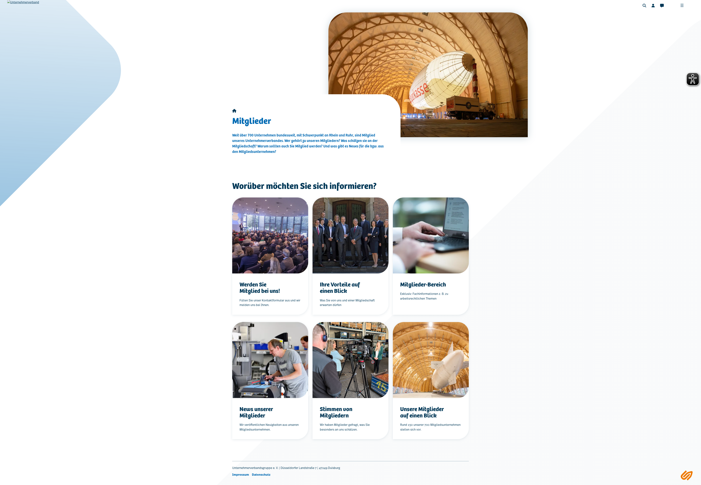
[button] (644, 5)
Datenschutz (261, 475)
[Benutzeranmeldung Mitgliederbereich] (653, 5)
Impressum (240, 475)
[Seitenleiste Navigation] (687, 475)
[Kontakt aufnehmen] (662, 5)
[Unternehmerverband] (23, 7)
